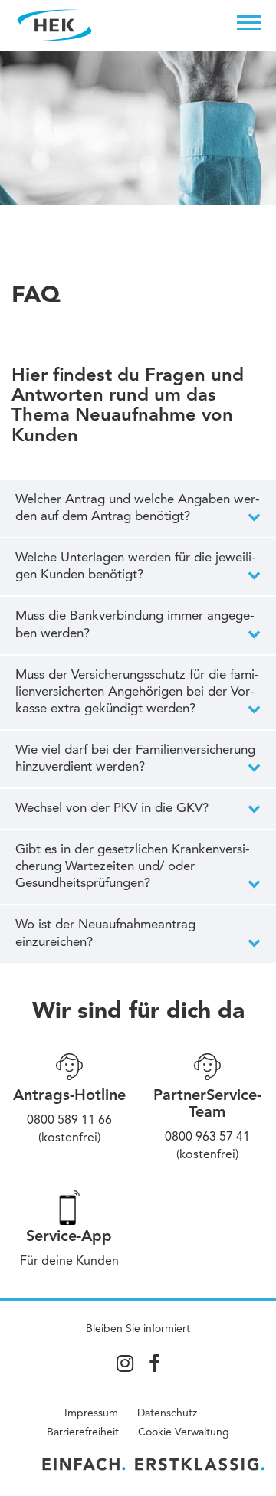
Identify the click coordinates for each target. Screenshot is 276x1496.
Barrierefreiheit (83, 1432)
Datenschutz (167, 1413)
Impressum (91, 1413)
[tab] (138, 508)
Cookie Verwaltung (183, 1432)
